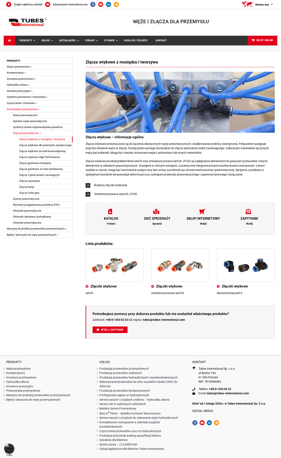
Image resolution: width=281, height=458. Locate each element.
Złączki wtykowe (104, 286)
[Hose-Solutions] (117, 4)
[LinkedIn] (110, 4)
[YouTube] (102, 4)
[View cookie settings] (9, 449)
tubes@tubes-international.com (70, 4)
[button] (180, 185)
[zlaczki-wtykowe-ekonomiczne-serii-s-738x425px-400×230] (246, 250)
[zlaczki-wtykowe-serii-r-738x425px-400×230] (114, 250)
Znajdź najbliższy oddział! (28, 4)
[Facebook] (94, 4)
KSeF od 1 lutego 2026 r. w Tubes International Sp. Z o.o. (229, 403)
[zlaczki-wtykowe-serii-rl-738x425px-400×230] (180, 250)
